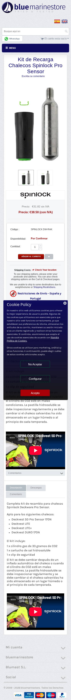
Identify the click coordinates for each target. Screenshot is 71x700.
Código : (14, 229)
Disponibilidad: (18, 238)
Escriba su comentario (33, 76)
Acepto (35, 392)
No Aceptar (35, 364)
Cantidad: (15, 246)
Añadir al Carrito (31, 256)
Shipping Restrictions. (44, 287)
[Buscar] (66, 31)
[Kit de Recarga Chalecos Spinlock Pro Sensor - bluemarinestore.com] (35, 124)
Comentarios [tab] (14, 473)
